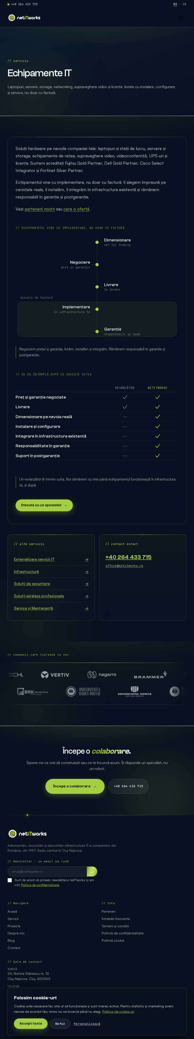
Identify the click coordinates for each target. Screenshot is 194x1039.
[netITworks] (24, 17)
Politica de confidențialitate (40, 885)
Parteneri (108, 911)
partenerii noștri (40, 208)
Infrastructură (51, 571)
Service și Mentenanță (51, 608)
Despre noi (16, 933)
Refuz (60, 1024)
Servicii (13, 919)
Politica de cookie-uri (118, 1011)
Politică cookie (113, 940)
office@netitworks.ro (124, 566)
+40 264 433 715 (24, 4)
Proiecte (14, 926)
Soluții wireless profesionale (51, 595)
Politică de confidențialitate (123, 933)
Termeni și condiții (115, 926)
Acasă (12, 911)
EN (184, 4)
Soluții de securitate (51, 583)
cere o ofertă (76, 208)
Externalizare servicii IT (51, 559)
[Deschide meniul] (181, 18)
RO (175, 4)
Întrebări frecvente (116, 919)
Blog (11, 940)
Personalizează (87, 1024)
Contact (14, 948)
